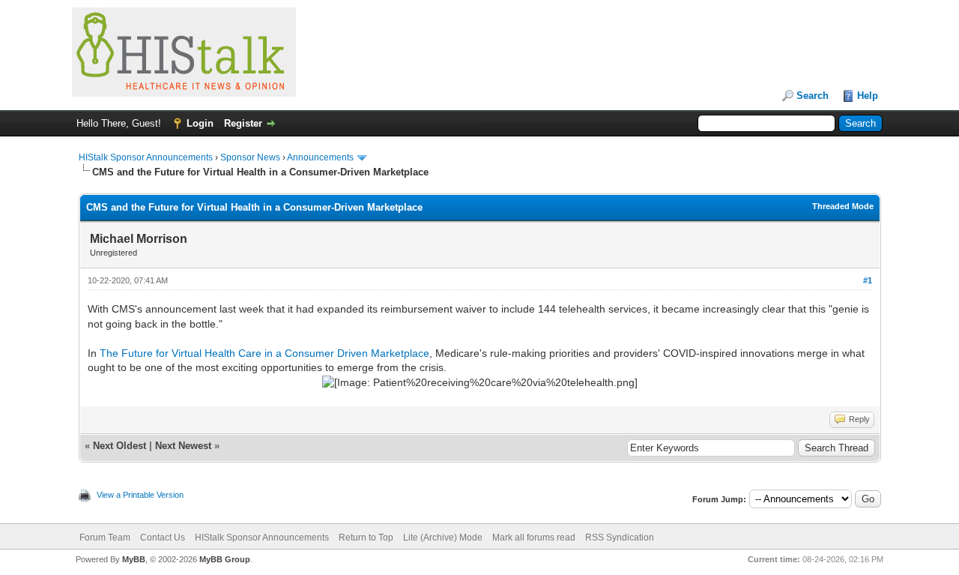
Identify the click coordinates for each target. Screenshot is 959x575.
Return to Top (366, 537)
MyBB (133, 559)
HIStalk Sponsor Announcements (146, 157)
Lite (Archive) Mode (442, 537)
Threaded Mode (843, 206)
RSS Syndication (619, 537)
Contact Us (162, 537)
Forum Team (104, 537)
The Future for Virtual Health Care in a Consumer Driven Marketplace (264, 353)
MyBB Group (224, 559)
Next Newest (183, 445)
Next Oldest (119, 445)
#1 (867, 280)
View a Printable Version (140, 494)
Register (243, 123)
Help (867, 95)
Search (812, 95)
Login (200, 123)
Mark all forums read (533, 537)
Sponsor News (250, 157)
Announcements (320, 157)
